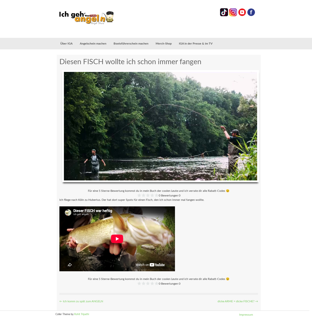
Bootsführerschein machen (131, 43)
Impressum (246, 314)
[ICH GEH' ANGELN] (96, 17)
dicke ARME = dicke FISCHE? (238, 301)
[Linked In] (224, 15)
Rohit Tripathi (81, 314)
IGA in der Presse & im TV (196, 43)
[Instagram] (233, 15)
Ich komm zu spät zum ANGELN (81, 301)
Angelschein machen (93, 43)
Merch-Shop (164, 43)
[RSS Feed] (251, 15)
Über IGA (66, 43)
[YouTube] (242, 15)
